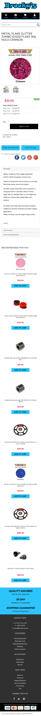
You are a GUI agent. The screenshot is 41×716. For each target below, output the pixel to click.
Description (7, 169)
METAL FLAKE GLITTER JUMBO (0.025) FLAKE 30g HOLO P (20, 274)
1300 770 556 (30, 148)
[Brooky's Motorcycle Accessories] (20, 5)
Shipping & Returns (20, 680)
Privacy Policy (20, 686)
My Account (20, 659)
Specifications (8, 230)
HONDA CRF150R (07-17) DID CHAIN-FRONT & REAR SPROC (20, 527)
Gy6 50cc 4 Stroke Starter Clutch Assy (20, 568)
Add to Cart (24, 126)
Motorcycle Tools (20, 641)
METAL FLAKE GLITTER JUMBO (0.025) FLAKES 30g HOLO (20, 485)
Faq (20, 688)
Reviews (7, 235)
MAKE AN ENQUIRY (10, 148)
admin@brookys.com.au (20, 628)
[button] (10, 154)
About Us (20, 675)
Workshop (20, 646)
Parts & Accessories (20, 638)
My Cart (20, 665)
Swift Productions (27, 713)
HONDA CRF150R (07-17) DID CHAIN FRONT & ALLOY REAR (20, 443)
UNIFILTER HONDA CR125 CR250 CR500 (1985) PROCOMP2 (20, 316)
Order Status (20, 662)
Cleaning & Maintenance (20, 644)
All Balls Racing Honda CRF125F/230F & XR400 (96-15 (20, 401)
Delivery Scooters (20, 649)
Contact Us (20, 678)
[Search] (38, 25)
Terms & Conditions (20, 683)
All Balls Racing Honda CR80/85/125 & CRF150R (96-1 (20, 359)
